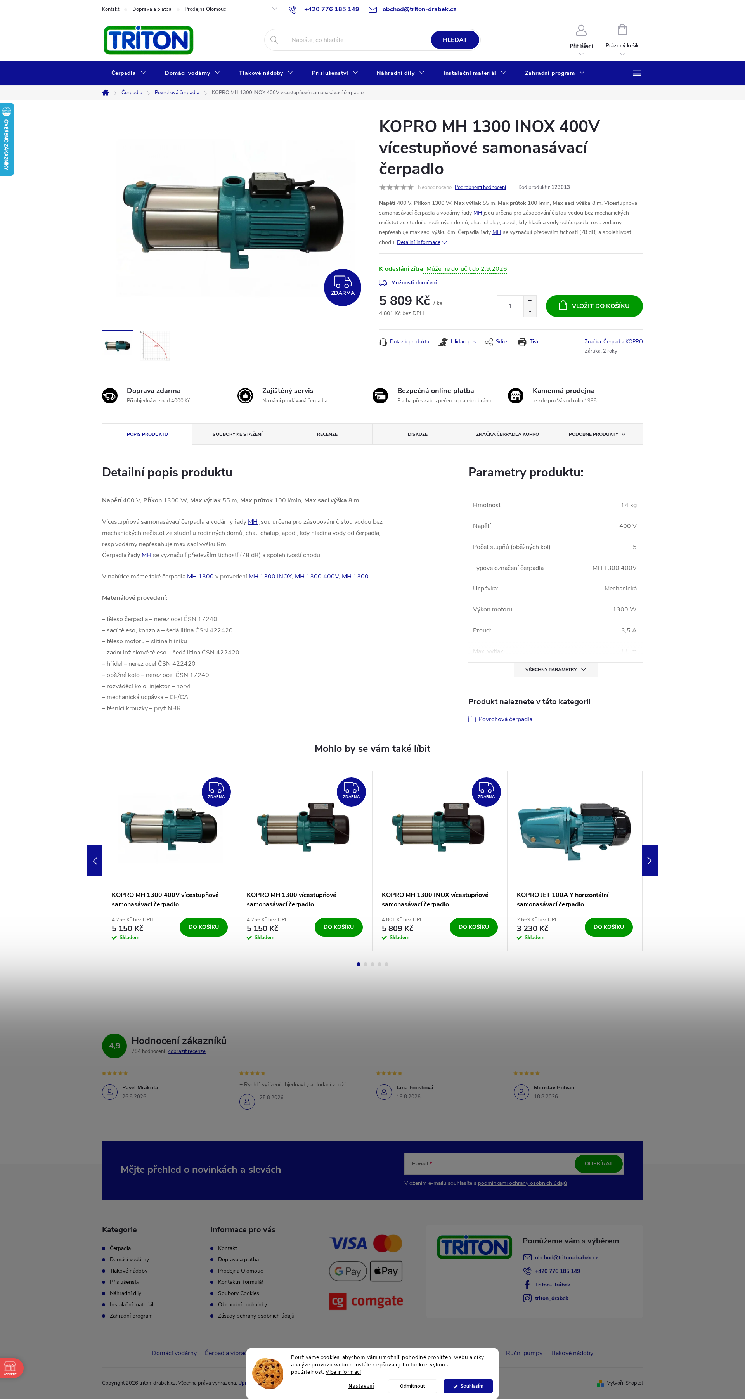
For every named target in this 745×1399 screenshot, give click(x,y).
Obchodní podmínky (242, 1304)
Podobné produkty (593, 434)
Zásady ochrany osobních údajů (256, 1315)
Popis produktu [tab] (147, 434)
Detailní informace (418, 242)
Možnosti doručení (414, 282)
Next (650, 860)
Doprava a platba (152, 9)
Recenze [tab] (327, 434)
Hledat (455, 40)
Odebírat (599, 1163)
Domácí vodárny (129, 1260)
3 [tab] (372, 964)
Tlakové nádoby (128, 1271)
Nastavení (361, 1386)
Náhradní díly (125, 1293)
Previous (94, 860)
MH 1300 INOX (270, 576)
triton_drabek (551, 1298)
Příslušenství (125, 1282)
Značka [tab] (507, 434)
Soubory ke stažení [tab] (237, 434)
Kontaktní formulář (240, 1282)
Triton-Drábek (552, 1284)
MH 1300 (200, 576)
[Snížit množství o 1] (529, 311)
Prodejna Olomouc (205, 9)
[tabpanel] (169, 861)
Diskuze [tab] (418, 434)
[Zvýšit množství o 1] (529, 301)
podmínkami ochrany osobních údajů (522, 1183)
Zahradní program (131, 1316)
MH (477, 212)
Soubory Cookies (238, 1293)
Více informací (343, 1372)
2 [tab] (365, 964)
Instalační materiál (131, 1305)
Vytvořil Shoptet (625, 1383)
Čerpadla (120, 1248)
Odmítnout (412, 1386)
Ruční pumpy (524, 1353)
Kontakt (110, 9)
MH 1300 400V (317, 576)
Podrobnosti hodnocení (480, 187)
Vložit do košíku (601, 306)
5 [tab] (386, 964)
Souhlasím (472, 1386)
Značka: (614, 341)
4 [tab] (379, 964)
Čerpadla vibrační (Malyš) (239, 1353)
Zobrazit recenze (187, 1051)
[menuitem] (129, 73)
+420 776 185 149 (557, 1271)
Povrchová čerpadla (505, 719)
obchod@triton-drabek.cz (566, 1257)
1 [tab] (358, 964)
